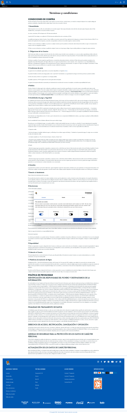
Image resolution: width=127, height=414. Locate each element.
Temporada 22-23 (39, 373)
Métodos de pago (9, 382)
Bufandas (37, 385)
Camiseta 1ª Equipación (69, 373)
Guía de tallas (9, 376)
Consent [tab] (44, 197)
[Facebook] (101, 361)
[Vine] (116, 361)
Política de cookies (9, 397)
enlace (66, 70)
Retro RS (37, 379)
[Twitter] (105, 361)
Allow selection (63, 219)
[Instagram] (98, 361)
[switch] (56, 214)
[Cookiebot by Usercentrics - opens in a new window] (86, 193)
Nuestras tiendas (9, 379)
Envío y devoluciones (10, 388)
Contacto (8, 373)
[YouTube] (112, 361)
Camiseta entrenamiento (69, 379)
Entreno (36, 376)
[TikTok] (108, 361)
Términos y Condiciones (11, 391)
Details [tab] (63, 197)
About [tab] (83, 197)
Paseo (36, 382)
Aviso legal (8, 385)
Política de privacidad (10, 394)
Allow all (83, 219)
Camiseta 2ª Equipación (69, 376)
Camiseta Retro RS (68, 382)
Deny (44, 219)
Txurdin (36, 388)
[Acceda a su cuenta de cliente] (121, 2)
